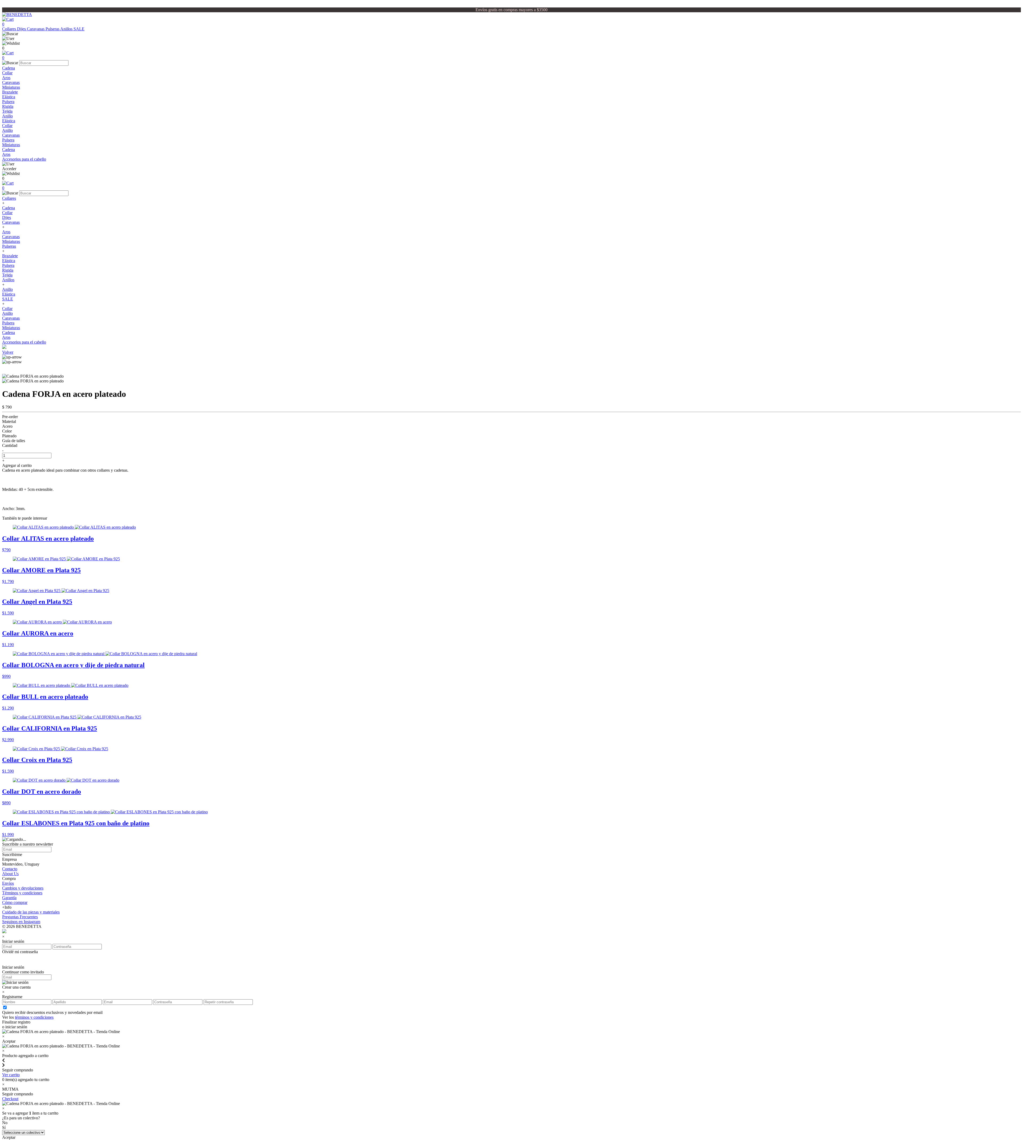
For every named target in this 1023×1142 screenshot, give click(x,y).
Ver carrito (11, 1074)
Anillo (7, 116)
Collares (9, 29)
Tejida (7, 111)
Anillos (67, 29)
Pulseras (53, 29)
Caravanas (36, 29)
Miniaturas (11, 87)
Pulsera (8, 101)
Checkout (10, 1098)
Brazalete (10, 92)
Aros (6, 77)
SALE (79, 29)
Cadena (8, 68)
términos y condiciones (34, 1017)
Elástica (8, 97)
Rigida (7, 106)
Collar (7, 73)
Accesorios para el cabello (24, 159)
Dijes (22, 29)
